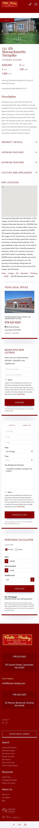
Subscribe (19, 402)
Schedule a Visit (27, 425)
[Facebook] (3, 723)
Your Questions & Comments (14, 465)
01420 (6, 276)
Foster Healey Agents (19, 734)
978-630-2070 (19, 694)
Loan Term (9, 545)
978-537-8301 (13, 322)
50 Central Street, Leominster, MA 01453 (19, 666)
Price (7, 557)
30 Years (10, 549)
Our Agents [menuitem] (6, 797)
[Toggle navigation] (35, 4)
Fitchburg (33, 273)
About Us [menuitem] (5, 794)
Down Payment (10, 566)
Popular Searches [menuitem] (8, 756)
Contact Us (8, 333)
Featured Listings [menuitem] (8, 750)
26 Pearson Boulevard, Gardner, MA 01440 (19, 704)
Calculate (19, 588)
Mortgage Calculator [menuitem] (9, 780)
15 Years (20, 549)
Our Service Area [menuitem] (8, 753)
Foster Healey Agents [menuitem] (10, 765)
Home (4, 273)
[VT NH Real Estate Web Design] (19, 811)
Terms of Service (13, 523)
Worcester (24, 273)
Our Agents (15, 333)
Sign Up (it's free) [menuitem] (8, 762)
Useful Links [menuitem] (6, 777)
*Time (6, 456)
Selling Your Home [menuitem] (8, 783)
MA (17, 273)
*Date (6, 448)
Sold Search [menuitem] (6, 759)
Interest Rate (10, 575)
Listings (11, 273)
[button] (3, 31)
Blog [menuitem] (3, 800)
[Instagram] (6, 723)
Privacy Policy (21, 394)
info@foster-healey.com (13, 683)
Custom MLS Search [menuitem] (9, 747)
